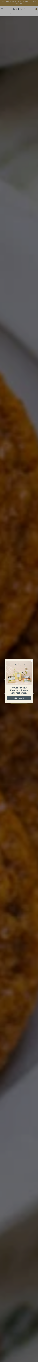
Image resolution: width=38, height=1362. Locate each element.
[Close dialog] (32, 660)
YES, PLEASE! (19, 698)
